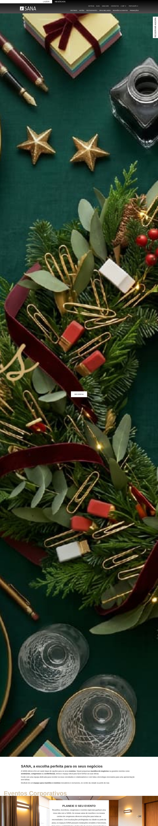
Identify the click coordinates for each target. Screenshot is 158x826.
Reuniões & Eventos (120, 10)
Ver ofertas (79, 394)
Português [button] (134, 6)
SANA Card (105, 6)
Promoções (134, 10)
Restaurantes (91, 10)
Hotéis (81, 10)
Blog (98, 6)
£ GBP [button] (124, 6)
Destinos (73, 10)
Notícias (91, 6)
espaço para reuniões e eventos (46, 783)
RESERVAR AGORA (155, 27)
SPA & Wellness (105, 10)
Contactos (115, 6)
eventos (72, 771)
